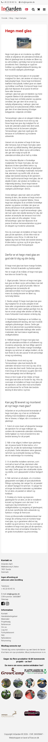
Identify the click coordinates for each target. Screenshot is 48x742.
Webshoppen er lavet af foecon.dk (24, 738)
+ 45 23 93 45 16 (9, 2)
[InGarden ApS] (11, 9)
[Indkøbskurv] (38, 9)
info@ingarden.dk (27, 2)
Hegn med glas (11, 54)
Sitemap (4, 599)
